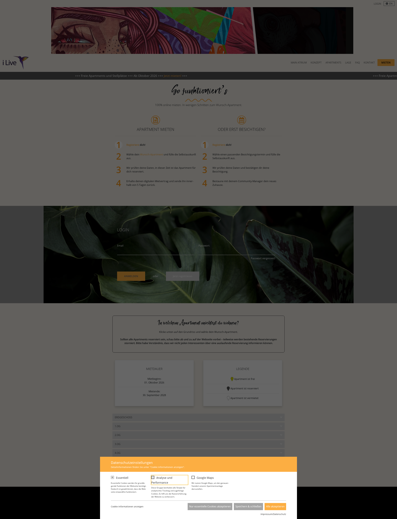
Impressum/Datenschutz (273, 514)
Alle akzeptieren (275, 506)
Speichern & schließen (248, 506)
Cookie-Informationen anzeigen (127, 506)
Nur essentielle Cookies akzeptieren (210, 506)
